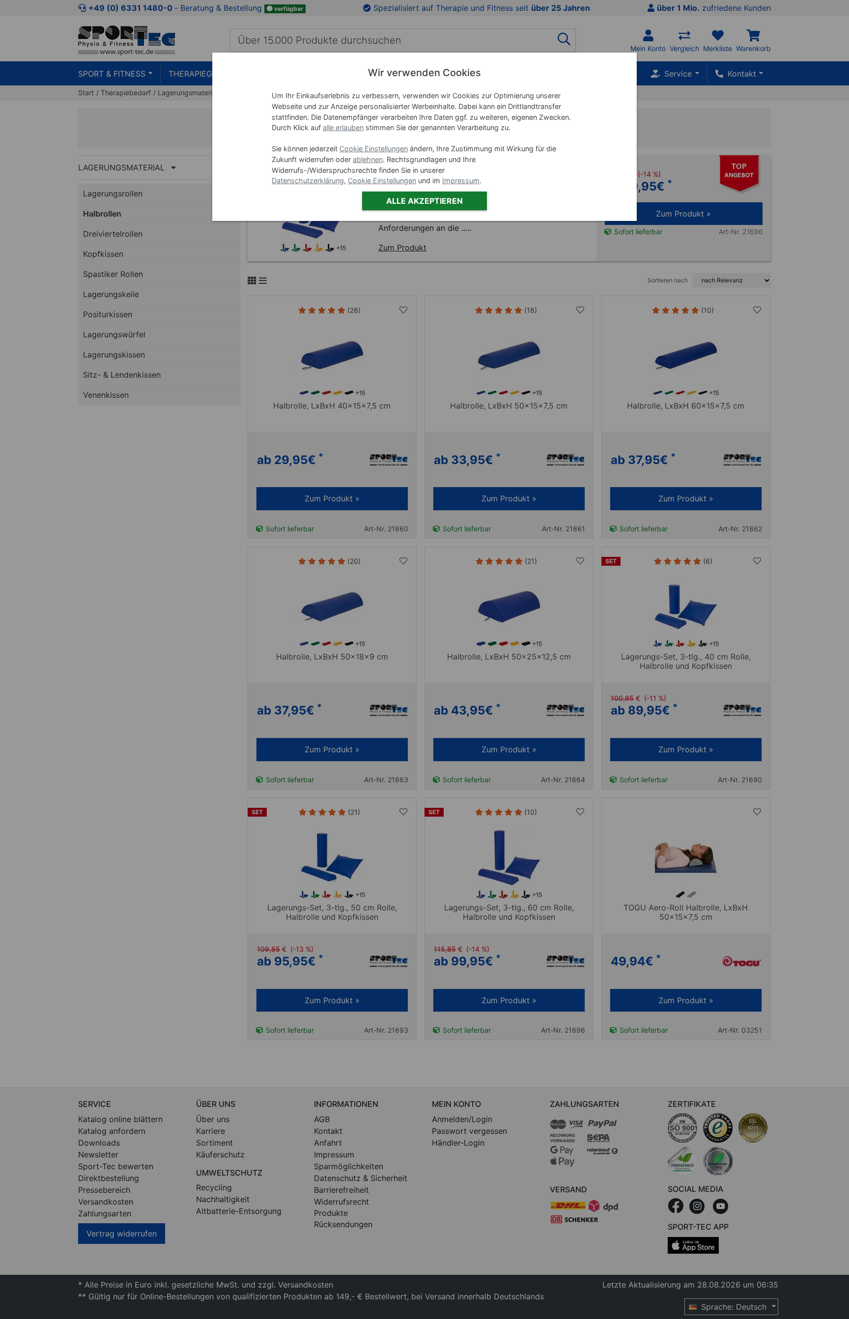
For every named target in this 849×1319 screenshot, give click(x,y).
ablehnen (368, 159)
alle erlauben (343, 127)
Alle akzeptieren (424, 201)
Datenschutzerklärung (308, 180)
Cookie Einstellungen (374, 148)
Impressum (461, 180)
